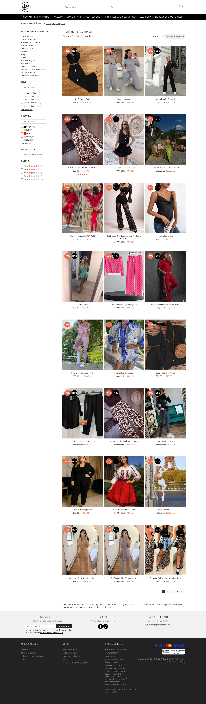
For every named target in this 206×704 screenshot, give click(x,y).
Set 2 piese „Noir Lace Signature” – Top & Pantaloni (124, 237)
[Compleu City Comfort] (165, 71)
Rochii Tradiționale (28, 39)
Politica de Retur (70, 653)
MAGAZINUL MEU (29, 643)
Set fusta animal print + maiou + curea (82, 167)
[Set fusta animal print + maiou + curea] (82, 139)
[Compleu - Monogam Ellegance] (124, 276)
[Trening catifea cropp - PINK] (82, 345)
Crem (28, 136)
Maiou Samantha (165, 236)
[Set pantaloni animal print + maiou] (124, 413)
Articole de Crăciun (29, 72)
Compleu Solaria (82, 304)
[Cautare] (112, 7)
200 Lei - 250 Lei (30, 99)
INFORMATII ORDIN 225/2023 (75, 662)
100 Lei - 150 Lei (30, 93)
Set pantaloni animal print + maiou (124, 441)
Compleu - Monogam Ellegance (124, 304)
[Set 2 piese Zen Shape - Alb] (165, 481)
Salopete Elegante (28, 60)
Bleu (28, 140)
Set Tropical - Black (82, 99)
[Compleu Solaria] (82, 276)
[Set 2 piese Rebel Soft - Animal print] (165, 276)
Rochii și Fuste (27, 36)
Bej (27, 130)
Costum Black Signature (82, 509)
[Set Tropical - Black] (82, 71)
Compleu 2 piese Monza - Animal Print (165, 578)
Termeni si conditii (28, 653)
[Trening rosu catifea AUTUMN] (82, 208)
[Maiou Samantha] (165, 208)
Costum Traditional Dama (124, 509)
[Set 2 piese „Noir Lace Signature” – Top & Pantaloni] (124, 208)
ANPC (65, 659)
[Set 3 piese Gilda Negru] (165, 345)
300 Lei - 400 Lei (30, 106)
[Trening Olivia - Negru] (165, 413)
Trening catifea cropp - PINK (82, 373)
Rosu (28, 133)
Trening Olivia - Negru (166, 441)
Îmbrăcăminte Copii (29, 66)
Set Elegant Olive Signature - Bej (124, 578)
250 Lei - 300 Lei (30, 102)
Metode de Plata (70, 649)
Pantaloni (25, 51)
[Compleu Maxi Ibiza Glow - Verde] (165, 139)
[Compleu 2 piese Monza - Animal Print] (165, 550)
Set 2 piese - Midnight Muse (124, 167)
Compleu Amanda (123, 99)
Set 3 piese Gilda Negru (165, 373)
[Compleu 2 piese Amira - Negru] (82, 413)
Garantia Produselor (71, 656)
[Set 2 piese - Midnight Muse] (124, 139)
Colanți (24, 57)
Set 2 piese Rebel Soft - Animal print (165, 304)
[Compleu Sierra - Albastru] (124, 345)
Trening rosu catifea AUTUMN (82, 236)
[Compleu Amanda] (124, 71)
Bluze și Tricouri (27, 45)
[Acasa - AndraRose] (35, 7)
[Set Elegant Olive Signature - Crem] (82, 550)
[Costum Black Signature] (82, 481)
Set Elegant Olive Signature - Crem (82, 578)
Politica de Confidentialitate (51, 632)
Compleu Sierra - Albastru (124, 373)
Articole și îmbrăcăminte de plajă (34, 69)
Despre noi (25, 649)
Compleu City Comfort (165, 99)
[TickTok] (105, 626)
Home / (24, 23)
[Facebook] (100, 626)
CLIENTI (66, 643)
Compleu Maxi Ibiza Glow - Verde (165, 167)
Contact (24, 659)
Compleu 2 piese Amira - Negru (82, 441)
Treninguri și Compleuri (30, 42)
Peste (26, 166)
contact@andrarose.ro (159, 624)
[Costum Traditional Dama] (124, 481)
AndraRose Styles (31, 154)
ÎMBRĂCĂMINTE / (37, 23)
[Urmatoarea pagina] (181, 591)
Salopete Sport (27, 63)
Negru (29, 126)
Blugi (23, 54)
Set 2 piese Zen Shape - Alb (166, 509)
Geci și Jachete (27, 48)
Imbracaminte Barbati (30, 75)
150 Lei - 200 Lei (30, 96)
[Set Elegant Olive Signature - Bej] (124, 550)
